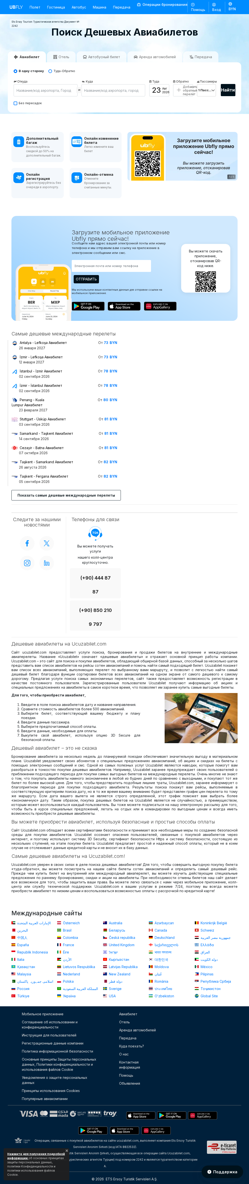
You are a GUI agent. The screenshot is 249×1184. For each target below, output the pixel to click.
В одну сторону (31, 71)
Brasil (66, 930)
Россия (22, 989)
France (68, 945)
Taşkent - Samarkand (46, 462)
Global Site (209, 996)
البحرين (22, 930)
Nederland (71, 974)
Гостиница (56, 7)
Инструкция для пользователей (49, 1035)
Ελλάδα (207, 945)
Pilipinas (206, 974)
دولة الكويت (209, 959)
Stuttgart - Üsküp (43, 419)
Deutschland (164, 937)
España (22, 945)
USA (112, 996)
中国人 (21, 937)
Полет (35, 7)
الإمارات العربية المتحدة (33, 923)
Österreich (71, 923)
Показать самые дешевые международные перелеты (66, 495)
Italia (20, 959)
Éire (65, 952)
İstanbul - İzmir (41, 371)
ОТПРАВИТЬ (86, 279)
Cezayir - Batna (42, 448)
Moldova (161, 967)
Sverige (115, 989)
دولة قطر (115, 981)
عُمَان (158, 974)
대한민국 (161, 959)
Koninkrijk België (213, 923)
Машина (99, 7)
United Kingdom (121, 945)
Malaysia (23, 974)
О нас (124, 1054)
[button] (232, 7)
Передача (121, 7)
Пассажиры (208, 81)
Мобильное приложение (42, 1014)
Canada (160, 930)
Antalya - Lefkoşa (43, 343)
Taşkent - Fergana (44, 476)
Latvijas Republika (123, 967)
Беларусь (116, 930)
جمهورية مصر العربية (215, 937)
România (161, 981)
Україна (69, 996)
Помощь (198, 10)
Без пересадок (30, 103)
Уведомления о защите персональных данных (54, 1080)
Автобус (79, 7)
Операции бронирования (164, 4)
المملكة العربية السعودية (80, 989)
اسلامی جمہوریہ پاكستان (34, 981)
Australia (115, 923)
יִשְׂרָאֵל (113, 952)
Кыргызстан (118, 959)
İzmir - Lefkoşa (41, 357)
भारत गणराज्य (162, 952)
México (206, 967)
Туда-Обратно (64, 71)
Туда (155, 81)
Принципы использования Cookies (51, 1091)
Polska (68, 981)
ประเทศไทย (163, 989)
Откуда (22, 81)
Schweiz (207, 930)
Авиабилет (128, 1014)
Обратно (182, 81)
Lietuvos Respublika (78, 967)
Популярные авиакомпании (45, 1099)
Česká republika (121, 937)
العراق (205, 952)
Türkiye (22, 996)
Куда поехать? (131, 1046)
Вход (216, 10)
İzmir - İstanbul (41, 385)
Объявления (129, 1083)
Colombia (70, 937)
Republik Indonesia (32, 952)
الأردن (66, 959)
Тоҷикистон (210, 989)
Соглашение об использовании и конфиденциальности (50, 1024)
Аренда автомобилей (137, 1030)
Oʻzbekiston (164, 996)
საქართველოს (166, 945)
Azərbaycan (164, 923)
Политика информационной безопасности (57, 1051)
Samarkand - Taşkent (46, 433)
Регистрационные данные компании (52, 1043)
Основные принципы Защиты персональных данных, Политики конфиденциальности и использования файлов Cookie (59, 1064)
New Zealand (119, 974)
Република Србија (215, 981)
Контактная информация (129, 1064)
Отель (124, 1022)
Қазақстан (25, 967)
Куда (89, 81)
